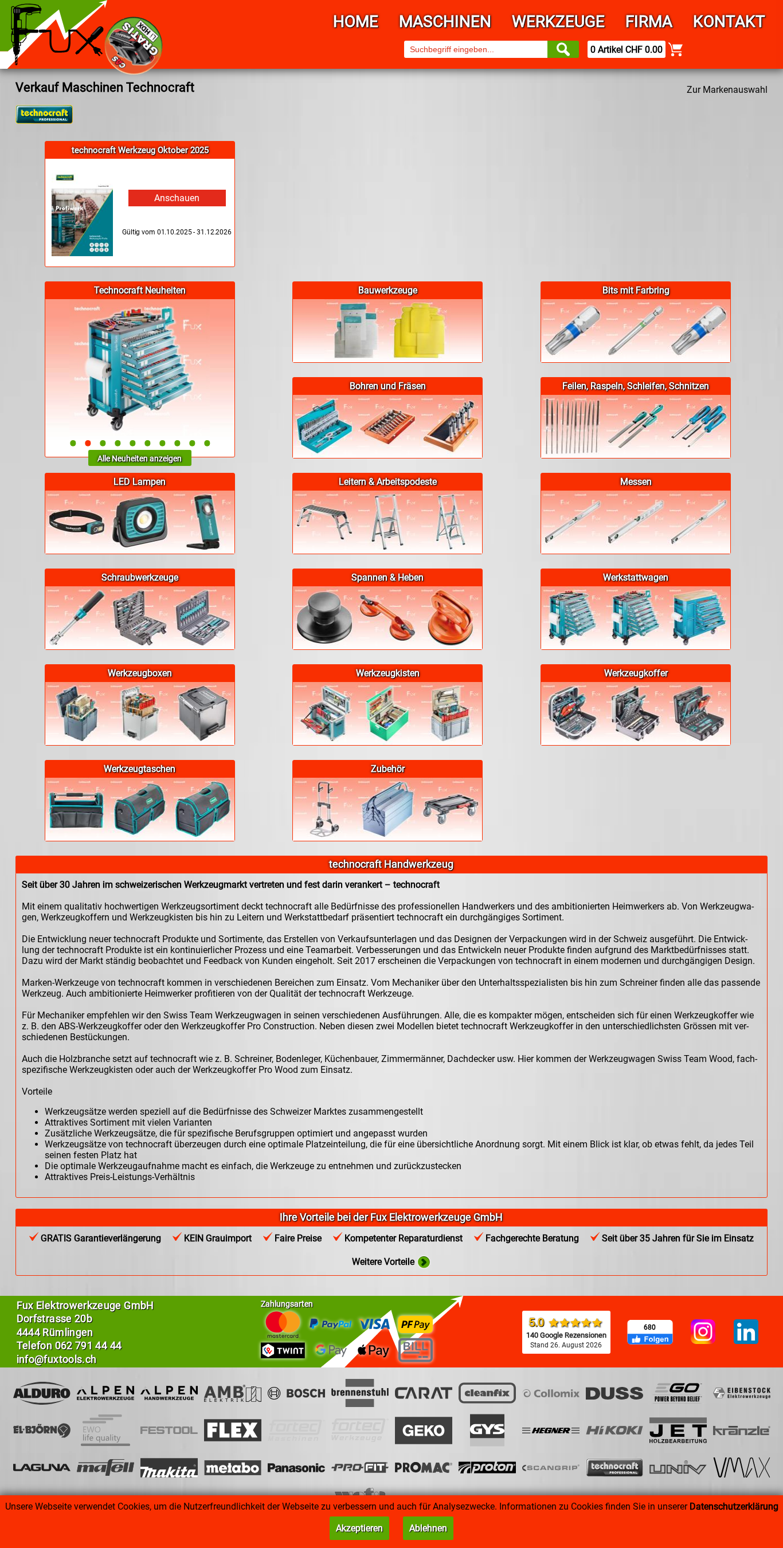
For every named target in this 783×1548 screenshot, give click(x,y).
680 (650, 1327)
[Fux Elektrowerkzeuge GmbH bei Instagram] (703, 1332)
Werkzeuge (558, 21)
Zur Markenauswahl (727, 89)
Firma (648, 21)
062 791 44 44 (88, 1345)
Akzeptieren (359, 1528)
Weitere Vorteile (384, 1261)
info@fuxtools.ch (57, 1359)
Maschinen (445, 21)
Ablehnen (428, 1528)
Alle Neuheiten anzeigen (139, 458)
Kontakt (729, 21)
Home (355, 21)
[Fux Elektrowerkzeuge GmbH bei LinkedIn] (746, 1332)
